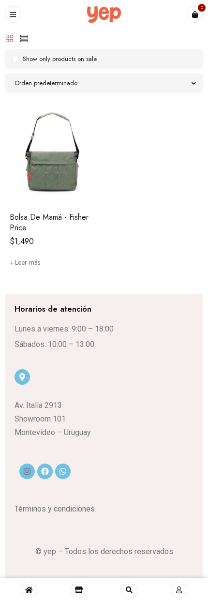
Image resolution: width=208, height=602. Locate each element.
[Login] (179, 590)
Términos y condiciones (55, 508)
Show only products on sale (60, 58)
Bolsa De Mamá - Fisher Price (49, 222)
